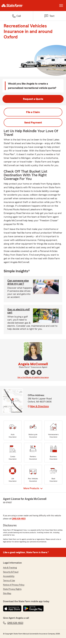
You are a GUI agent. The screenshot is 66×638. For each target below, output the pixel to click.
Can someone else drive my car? (18, 282)
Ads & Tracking (10, 568)
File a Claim (33, 112)
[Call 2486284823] (26, 372)
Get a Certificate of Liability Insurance (33, 377)
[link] (16, 5)
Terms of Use (9, 580)
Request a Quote (33, 99)
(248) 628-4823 (18, 519)
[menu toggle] (61, 5)
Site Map (7, 593)
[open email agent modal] (33, 373)
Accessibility (8, 576)
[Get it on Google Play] (33, 608)
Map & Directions (39, 406)
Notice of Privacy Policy (13, 585)
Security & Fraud (10, 572)
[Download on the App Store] (12, 608)
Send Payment (33, 122)
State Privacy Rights (12, 589)
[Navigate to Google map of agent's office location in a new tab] (39, 372)
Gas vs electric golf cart (18, 311)
